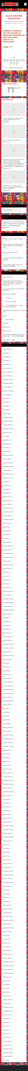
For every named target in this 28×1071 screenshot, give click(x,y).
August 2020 (6, 614)
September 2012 (7, 973)
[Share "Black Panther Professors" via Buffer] (23, 60)
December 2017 (7, 735)
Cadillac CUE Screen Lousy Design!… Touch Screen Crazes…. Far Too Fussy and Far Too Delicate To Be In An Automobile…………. (13, 283)
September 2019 (7, 655)
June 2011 (5, 1026)
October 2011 (6, 1015)
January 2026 (6, 375)
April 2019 (5, 674)
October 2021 (6, 561)
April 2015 (5, 856)
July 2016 (5, 799)
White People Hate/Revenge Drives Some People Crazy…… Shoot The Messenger (14, 335)
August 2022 (6, 523)
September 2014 (7, 882)
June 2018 (5, 712)
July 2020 (5, 617)
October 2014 (6, 878)
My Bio (5, 315)
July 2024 (5, 436)
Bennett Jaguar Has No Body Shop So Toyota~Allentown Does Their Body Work (13, 246)
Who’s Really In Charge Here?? (11, 140)
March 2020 (6, 633)
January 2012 (6, 1003)
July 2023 (5, 481)
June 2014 (5, 894)
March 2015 (6, 860)
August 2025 (6, 394)
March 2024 (6, 451)
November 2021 (7, 557)
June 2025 (5, 402)
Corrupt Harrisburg (10, 301)
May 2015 (5, 852)
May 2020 (5, 625)
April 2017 (5, 765)
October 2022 (6, 515)
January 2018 (6, 731)
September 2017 (7, 746)
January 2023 (6, 504)
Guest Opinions (9, 319)
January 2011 (6, 1045)
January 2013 (6, 958)
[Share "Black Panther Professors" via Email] (14, 63)
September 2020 (7, 610)
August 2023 (6, 478)
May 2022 (5, 534)
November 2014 (7, 875)
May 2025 (5, 406)
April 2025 (5, 410)
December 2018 (7, 689)
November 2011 (7, 1011)
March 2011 (6, 1037)
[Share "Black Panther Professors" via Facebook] (4, 60)
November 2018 (7, 693)
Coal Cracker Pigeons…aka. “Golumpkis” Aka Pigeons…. (14, 289)
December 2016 (7, 780)
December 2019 (7, 644)
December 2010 (7, 1049)
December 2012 (7, 962)
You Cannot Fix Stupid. (9, 340)
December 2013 (7, 916)
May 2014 (5, 897)
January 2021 (6, 595)
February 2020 (7, 636)
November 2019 (7, 648)
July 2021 (5, 572)
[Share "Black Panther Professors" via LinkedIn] (20, 60)
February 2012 (7, 999)
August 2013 (6, 931)
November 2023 (7, 466)
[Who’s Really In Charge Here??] (14, 131)
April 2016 (5, 810)
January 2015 (6, 867)
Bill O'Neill (12, 21)
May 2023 (5, 489)
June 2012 (5, 984)
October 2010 (6, 1056)
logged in (10, 200)
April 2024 (5, 447)
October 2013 (6, 924)
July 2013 (5, 935)
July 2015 (5, 844)
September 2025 (7, 391)
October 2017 (6, 742)
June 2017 (5, 757)
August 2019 (6, 659)
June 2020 (5, 621)
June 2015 (5, 848)
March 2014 (6, 905)
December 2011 (7, 1007)
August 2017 (6, 750)
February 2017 (7, 773)
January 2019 (6, 686)
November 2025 (7, 383)
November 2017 (7, 738)
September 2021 (7, 565)
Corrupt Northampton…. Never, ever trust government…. (13, 306)
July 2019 (5, 663)
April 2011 (5, 1033)
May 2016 (5, 807)
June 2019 (5, 667)
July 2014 (5, 890)
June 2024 (5, 440)
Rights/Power (6, 327)
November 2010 (7, 1052)
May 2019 (5, 670)
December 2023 (7, 462)
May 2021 (5, 580)
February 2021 (7, 591)
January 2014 (6, 912)
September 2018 (7, 701)
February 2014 (7, 909)
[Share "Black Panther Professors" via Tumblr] (14, 60)
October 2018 (6, 697)
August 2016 (6, 795)
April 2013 (5, 946)
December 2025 (7, 379)
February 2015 (7, 863)
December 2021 (7, 553)
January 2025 (6, 413)
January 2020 (6, 640)
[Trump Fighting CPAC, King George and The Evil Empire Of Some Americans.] (14, 109)
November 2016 (7, 784)
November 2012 (7, 965)
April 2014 (5, 901)
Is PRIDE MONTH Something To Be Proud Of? (14, 311)
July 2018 (5, 708)
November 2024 (7, 421)
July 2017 (5, 754)
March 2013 (6, 950)
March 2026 (6, 368)
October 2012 (6, 969)
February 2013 (7, 954)
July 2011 (5, 1022)
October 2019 (6, 652)
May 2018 (5, 716)
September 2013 (7, 928)
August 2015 (6, 841)
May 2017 (5, 761)
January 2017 (6, 776)
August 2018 (6, 704)
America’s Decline (7, 277)
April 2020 (5, 629)
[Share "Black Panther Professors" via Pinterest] (17, 60)
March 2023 (6, 496)
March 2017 (6, 769)
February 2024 (7, 455)
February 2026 (7, 372)
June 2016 (5, 803)
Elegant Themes (13, 1067)
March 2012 (6, 996)
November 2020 (7, 602)
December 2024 (7, 417)
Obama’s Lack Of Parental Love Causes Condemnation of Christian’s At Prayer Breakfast (13, 187)
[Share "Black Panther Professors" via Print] (17, 63)
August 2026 (6, 349)
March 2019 (6, 678)
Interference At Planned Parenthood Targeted (13, 258)
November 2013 (7, 920)
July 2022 (5, 527)
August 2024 (6, 432)
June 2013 (5, 939)
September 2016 (7, 791)
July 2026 (5, 353)
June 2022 (5, 531)
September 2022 (7, 519)
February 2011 (7, 1041)
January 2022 (6, 549)
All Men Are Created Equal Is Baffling (13, 239)
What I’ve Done (7, 331)
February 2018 (7, 727)
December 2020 (7, 599)
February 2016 (7, 818)
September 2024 (7, 428)
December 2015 (7, 825)
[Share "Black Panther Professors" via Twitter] (7, 60)
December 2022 (7, 508)
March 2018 (6, 723)
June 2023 (5, 485)
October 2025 (6, 387)
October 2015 (6, 833)
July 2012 (5, 980)
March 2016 (6, 814)
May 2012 (5, 988)
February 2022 (7, 546)
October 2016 (6, 788)
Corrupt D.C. (8, 298)
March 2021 (6, 587)
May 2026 (5, 360)
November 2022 (7, 512)
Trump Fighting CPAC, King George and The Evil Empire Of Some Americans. (13, 119)
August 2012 (6, 977)
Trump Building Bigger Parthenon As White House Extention (13, 265)
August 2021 (6, 568)
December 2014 (7, 871)
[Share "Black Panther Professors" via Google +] (10, 60)
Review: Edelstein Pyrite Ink (10, 252)
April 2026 (5, 364)
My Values (5, 323)
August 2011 (6, 1018)
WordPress (14, 1069)
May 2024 (5, 444)
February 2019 (7, 682)
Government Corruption (9, 294)
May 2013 (5, 943)
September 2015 (7, 837)
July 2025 (5, 398)
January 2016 (6, 822)
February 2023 (7, 500)
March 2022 (6, 542)
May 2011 (5, 1030)
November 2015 (7, 829)
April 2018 (5, 720)
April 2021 (5, 583)
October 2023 (6, 470)
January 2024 (6, 459)
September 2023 (7, 474)
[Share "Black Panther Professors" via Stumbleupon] (10, 63)
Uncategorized (9, 23)
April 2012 (5, 992)
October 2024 (6, 425)
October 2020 (6, 606)
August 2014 (6, 886)
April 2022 (5, 538)
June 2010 (5, 1060)
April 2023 (5, 493)
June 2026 (5, 357)
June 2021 (5, 576)
